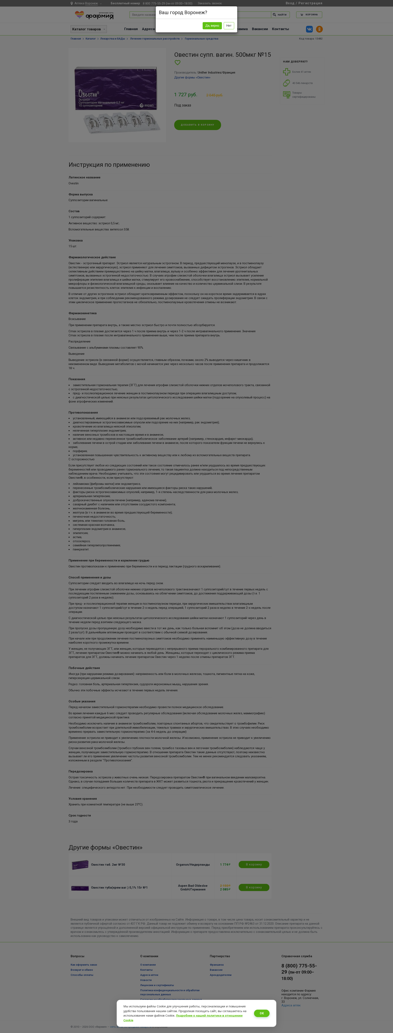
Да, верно (212, 25)
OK (262, 1013)
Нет (229, 25)
